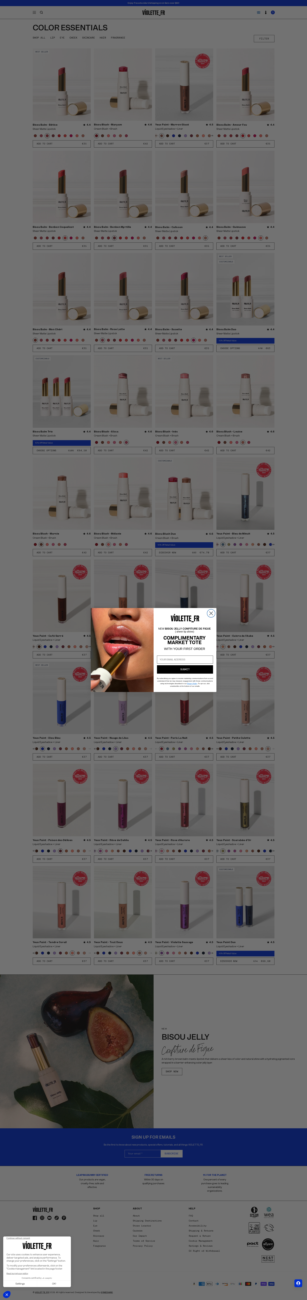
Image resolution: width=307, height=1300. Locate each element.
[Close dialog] (211, 613)
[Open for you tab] (298, 1283)
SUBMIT (185, 669)
